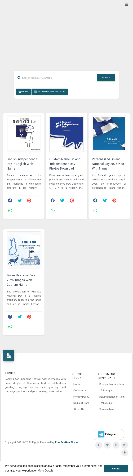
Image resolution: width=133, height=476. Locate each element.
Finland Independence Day (51, 91)
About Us (78, 409)
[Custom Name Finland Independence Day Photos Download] (66, 133)
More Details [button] (45, 470)
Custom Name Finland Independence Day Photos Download (64, 163)
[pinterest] (116, 445)
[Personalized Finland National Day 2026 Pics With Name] (109, 133)
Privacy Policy (81, 396)
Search (106, 77)
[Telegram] (108, 434)
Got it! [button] (116, 468)
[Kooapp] (124, 452)
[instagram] (124, 445)
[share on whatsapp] (10, 211)
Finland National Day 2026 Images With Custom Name (21, 279)
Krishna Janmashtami (111, 384)
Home (25, 91)
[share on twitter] (19, 201)
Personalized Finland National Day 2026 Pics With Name (108, 163)
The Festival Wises (66, 442)
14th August (106, 403)
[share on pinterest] (29, 201)
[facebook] (98, 445)
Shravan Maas (107, 409)
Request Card (81, 403)
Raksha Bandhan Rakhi (112, 396)
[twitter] (107, 445)
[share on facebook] (10, 201)
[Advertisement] (66, 33)
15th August (106, 390)
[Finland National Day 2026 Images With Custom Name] (24, 249)
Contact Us (80, 390)
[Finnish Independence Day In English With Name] (24, 133)
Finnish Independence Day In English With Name (22, 163)
